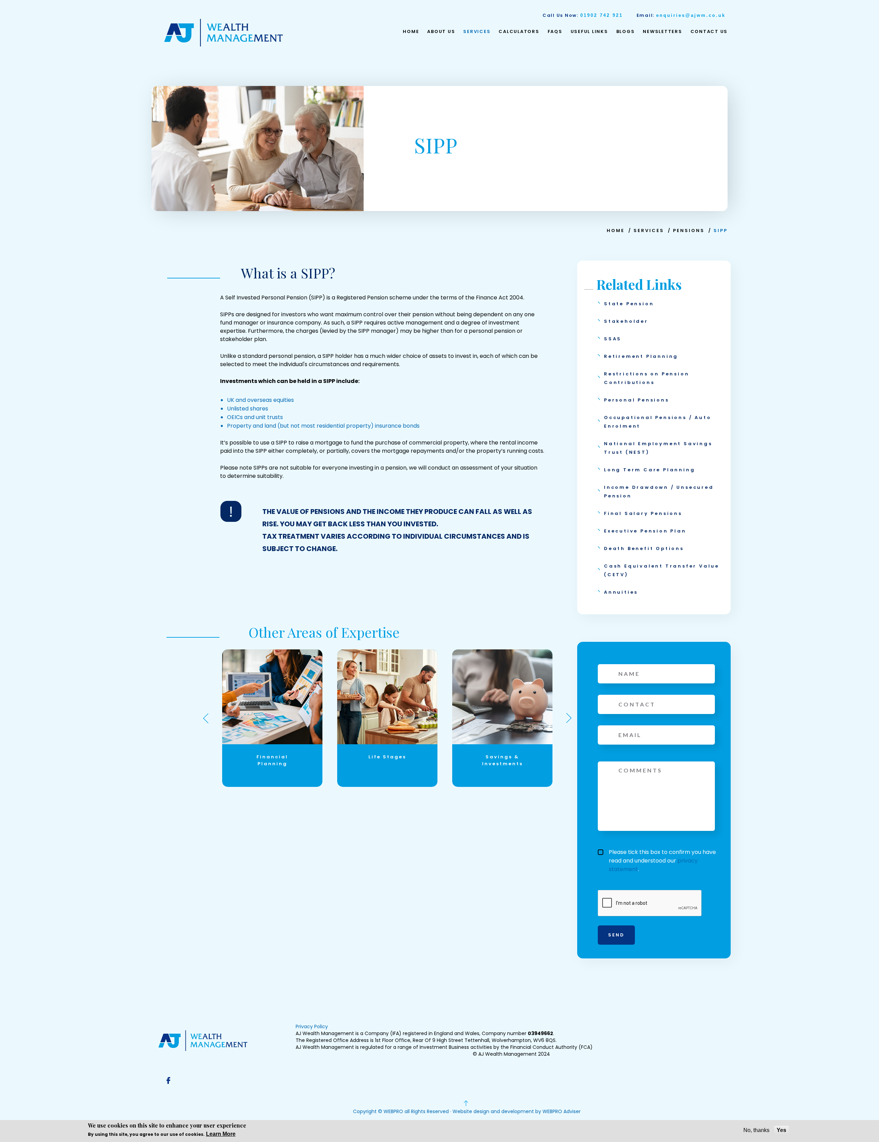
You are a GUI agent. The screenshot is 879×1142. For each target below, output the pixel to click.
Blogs (625, 31)
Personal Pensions (636, 400)
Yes (781, 1130)
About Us (441, 31)
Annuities (621, 592)
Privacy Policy (312, 1026)
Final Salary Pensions (643, 513)
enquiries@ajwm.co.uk (691, 15)
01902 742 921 (601, 15)
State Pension (629, 303)
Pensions (689, 230)
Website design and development (493, 1111)
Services (476, 31)
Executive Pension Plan (645, 531)
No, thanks (756, 1130)
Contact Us (709, 31)
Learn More (221, 1134)
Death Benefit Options (644, 548)
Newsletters (662, 31)
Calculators (519, 31)
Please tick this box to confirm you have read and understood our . (662, 860)
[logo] (223, 32)
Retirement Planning (641, 356)
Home (411, 31)
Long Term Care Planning (649, 469)
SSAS (612, 339)
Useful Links (589, 31)
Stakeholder (626, 321)
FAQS (555, 31)
